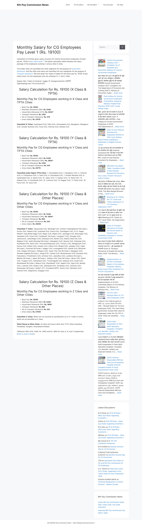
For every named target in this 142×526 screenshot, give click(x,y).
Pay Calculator (108, 5)
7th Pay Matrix (78, 5)
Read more (118, 93)
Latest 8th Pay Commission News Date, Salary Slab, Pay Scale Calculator (111, 504)
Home (68, 5)
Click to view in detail (25, 334)
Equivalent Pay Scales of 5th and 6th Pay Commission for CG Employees (110, 463)
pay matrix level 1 (36, 61)
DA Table (120, 5)
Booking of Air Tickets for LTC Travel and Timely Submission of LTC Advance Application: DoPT (111, 202)
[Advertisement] (71, 23)
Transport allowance (25, 74)
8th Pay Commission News (33, 4)
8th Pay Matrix (92, 5)
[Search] (122, 47)
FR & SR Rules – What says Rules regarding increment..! (110, 415)
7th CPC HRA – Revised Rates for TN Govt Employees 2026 (115, 295)
